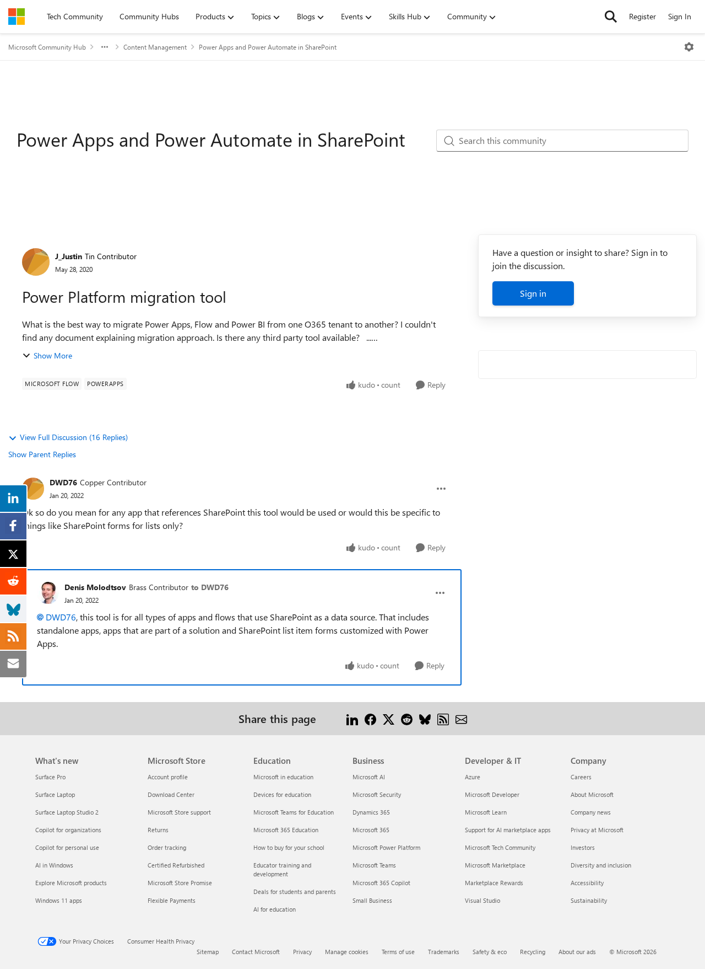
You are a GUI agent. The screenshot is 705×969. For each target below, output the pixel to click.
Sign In (679, 16)
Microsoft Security (376, 794)
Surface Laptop (55, 794)
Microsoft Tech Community (500, 847)
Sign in (533, 293)
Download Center (171, 794)
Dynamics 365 (371, 812)
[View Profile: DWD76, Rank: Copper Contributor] (33, 489)
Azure (472, 777)
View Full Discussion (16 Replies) (74, 437)
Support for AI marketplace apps (508, 830)
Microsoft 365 (370, 830)
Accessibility (587, 883)
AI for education (274, 909)
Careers (581, 777)
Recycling (532, 951)
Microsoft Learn (486, 812)
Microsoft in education (283, 777)
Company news (591, 812)
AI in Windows (54, 865)
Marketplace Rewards (494, 883)
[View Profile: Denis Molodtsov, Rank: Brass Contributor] (48, 593)
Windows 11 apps (58, 900)
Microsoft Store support (179, 812)
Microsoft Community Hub (47, 46)
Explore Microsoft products (71, 883)
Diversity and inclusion (601, 865)
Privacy (302, 951)
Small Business (372, 900)
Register (642, 16)
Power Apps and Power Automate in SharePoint (268, 46)
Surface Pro (50, 777)
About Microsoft (592, 794)
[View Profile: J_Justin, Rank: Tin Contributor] (36, 262)
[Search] (610, 16)
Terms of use (398, 951)
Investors (583, 847)
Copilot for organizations (68, 830)
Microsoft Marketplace (495, 865)
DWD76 (63, 482)
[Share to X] (388, 718)
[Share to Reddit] (407, 718)
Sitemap (208, 951)
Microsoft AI (368, 777)
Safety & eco (490, 951)
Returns (158, 830)
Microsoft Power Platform (386, 847)
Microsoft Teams (374, 865)
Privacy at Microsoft (597, 830)
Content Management (155, 46)
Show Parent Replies (42, 454)
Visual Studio (482, 900)
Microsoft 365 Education (285, 830)
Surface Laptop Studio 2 (67, 812)
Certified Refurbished (176, 865)
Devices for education (282, 794)
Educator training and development (282, 869)
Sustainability (589, 900)
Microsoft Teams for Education (293, 812)
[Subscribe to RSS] (443, 718)
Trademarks (443, 951)
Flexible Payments (172, 900)
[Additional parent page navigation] (104, 47)
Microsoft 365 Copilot (381, 883)
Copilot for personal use (67, 847)
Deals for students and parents (294, 891)
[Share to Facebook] (370, 718)
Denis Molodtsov (95, 587)
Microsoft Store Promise (180, 883)
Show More (53, 355)
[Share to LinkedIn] (352, 718)
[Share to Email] (461, 718)
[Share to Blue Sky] (425, 718)
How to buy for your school (288, 847)
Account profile (168, 777)
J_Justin (68, 256)
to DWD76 (210, 587)
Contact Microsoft (256, 951)
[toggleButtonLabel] (689, 47)
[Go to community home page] (16, 16)
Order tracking (167, 847)
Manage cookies (346, 951)
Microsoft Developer (492, 794)
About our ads (577, 951)
